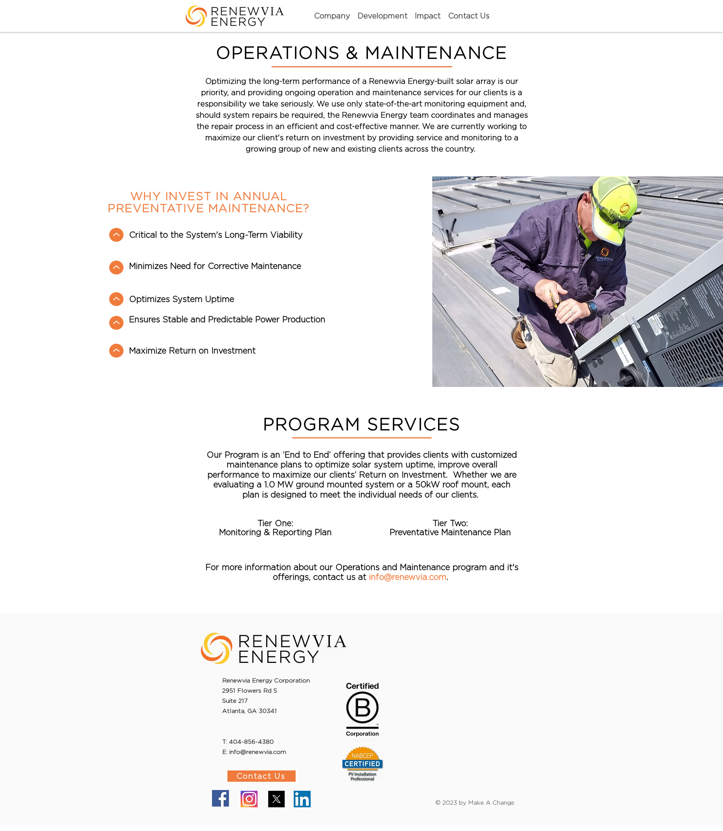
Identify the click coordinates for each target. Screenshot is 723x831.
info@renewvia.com (408, 576)
